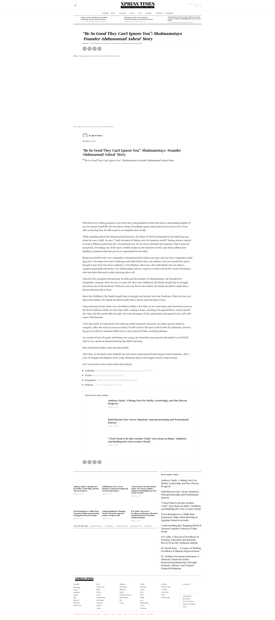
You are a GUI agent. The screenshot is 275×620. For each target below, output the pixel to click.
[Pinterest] (94, 49)
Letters (122, 592)
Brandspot (85, 43)
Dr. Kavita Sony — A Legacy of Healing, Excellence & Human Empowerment (181, 549)
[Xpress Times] (85, 135)
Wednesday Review (125, 595)
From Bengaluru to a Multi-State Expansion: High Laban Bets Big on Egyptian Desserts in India (86, 513)
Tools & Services (188, 601)
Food (141, 595)
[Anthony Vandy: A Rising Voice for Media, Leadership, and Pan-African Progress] (76, 19)
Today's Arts (101, 587)
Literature (100, 603)
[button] (75, 5)
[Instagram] (183, 591)
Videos (122, 603)
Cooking (164, 589)
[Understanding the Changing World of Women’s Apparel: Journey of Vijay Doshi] (115, 503)
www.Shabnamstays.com (108, 384)
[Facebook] (84, 49)
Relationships (144, 603)
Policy (185, 607)
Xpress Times (97, 135)
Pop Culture (100, 600)
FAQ (121, 600)
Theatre (99, 605)
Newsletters (186, 599)
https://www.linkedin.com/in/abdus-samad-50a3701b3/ (123, 370)
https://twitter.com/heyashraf (108, 375)
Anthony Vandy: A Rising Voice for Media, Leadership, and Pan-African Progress (94, 18)
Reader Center (165, 587)
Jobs (141, 600)
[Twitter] (89, 49)
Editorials (123, 589)
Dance (99, 595)
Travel (142, 605)
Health (142, 597)
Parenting (143, 608)
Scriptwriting (101, 597)
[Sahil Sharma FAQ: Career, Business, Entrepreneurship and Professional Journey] (120, 19)
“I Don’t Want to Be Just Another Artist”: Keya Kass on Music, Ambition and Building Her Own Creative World (184, 18)
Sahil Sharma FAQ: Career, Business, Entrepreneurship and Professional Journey (138, 18)
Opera (99, 608)
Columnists (123, 587)
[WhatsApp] (99, 49)
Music (98, 589)
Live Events (164, 592)
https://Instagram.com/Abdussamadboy (117, 380)
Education (143, 587)
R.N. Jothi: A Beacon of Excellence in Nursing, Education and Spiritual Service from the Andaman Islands (144, 514)
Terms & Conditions (189, 604)
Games (142, 589)
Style (141, 592)
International (187, 596)
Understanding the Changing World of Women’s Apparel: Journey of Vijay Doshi (113, 513)
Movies (99, 592)
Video (163, 595)
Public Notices (124, 597)
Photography (165, 597)
